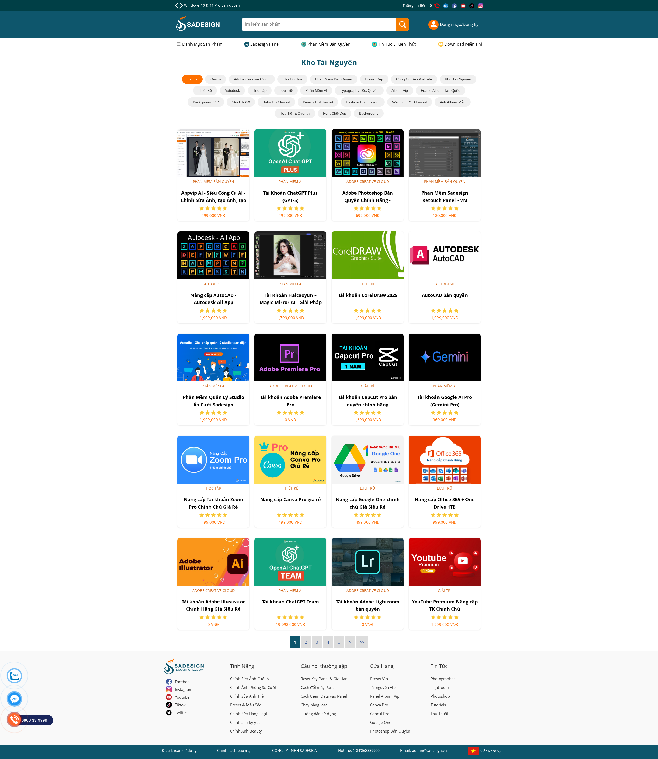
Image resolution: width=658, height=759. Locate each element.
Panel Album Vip (384, 696)
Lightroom (440, 687)
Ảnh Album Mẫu (452, 102)
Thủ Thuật (439, 713)
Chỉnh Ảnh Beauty (246, 731)
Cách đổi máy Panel (318, 687)
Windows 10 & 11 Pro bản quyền (212, 5)
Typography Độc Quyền (359, 90)
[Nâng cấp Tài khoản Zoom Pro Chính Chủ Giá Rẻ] (213, 460)
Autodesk (232, 90)
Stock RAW (241, 102)
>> (362, 642)
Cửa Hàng (382, 666)
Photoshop (440, 696)
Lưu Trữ (286, 90)
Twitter (181, 712)
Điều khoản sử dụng (179, 750)
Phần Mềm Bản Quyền (328, 44)
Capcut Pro (379, 713)
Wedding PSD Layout (409, 102)
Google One (380, 722)
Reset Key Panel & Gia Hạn (324, 678)
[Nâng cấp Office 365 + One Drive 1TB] (445, 460)
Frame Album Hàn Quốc (440, 90)
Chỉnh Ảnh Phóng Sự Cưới (253, 687)
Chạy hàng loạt (314, 704)
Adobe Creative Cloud (252, 79)
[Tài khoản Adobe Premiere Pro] (290, 358)
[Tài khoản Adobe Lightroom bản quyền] (368, 562)
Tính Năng (242, 666)
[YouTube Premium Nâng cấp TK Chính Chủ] (445, 562)
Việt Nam (488, 750)
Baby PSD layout (276, 102)
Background (369, 113)
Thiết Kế (205, 90)
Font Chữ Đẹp (334, 113)
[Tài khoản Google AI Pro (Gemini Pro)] (445, 358)
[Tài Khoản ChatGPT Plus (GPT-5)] (290, 153)
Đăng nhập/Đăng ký (459, 24)
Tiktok (180, 704)
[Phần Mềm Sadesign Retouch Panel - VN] (445, 153)
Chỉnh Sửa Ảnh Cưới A (249, 678)
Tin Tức (439, 666)
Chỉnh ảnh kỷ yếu (245, 722)
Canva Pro (379, 704)
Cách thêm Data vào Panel (324, 696)
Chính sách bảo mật (234, 750)
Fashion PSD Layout (362, 102)
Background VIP (206, 102)
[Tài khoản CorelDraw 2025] (368, 255)
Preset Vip (379, 678)
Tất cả (192, 79)
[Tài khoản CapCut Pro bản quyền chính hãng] (368, 358)
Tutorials (438, 704)
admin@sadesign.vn (429, 750)
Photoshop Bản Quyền (390, 731)
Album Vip (399, 90)
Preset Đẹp (374, 79)
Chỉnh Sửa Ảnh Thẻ (247, 696)
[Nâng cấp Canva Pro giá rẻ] (290, 460)
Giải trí (215, 79)
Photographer (443, 678)
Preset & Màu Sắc (245, 704)
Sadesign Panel (265, 44)
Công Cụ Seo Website (414, 79)
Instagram (184, 689)
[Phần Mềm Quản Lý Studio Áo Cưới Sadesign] (213, 358)
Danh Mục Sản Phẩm (202, 44)
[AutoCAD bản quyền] (445, 255)
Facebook (183, 681)
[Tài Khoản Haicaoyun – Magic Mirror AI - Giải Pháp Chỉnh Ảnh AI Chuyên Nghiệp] (290, 255)
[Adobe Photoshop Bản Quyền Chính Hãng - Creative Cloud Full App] (368, 153)
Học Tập (260, 90)
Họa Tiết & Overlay (295, 113)
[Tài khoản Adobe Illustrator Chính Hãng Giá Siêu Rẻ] (213, 562)
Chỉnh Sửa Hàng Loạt (248, 713)
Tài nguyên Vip (383, 687)
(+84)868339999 (366, 750)
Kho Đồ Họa (292, 79)
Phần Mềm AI (316, 90)
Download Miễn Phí (463, 44)
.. (339, 642)
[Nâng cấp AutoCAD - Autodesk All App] (213, 255)
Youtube (182, 697)
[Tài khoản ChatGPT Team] (290, 562)
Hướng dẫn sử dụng (318, 713)
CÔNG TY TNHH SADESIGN (294, 750)
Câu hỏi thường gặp (324, 666)
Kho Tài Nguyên (458, 79)
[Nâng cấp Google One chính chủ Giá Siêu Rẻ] (368, 460)
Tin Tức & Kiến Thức (397, 44)
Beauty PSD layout (318, 102)
